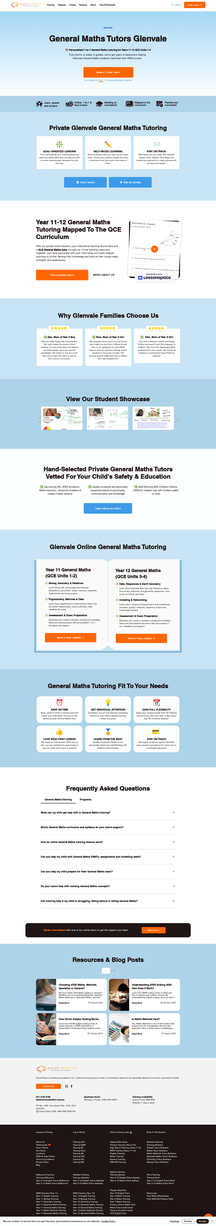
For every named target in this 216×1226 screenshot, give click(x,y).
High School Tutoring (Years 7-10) (125, 1148)
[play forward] (177, 418)
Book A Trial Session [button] (156, 1132)
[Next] (120, 971)
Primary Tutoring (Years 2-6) (123, 1145)
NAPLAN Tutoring (118, 1162)
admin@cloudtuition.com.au (50, 1100)
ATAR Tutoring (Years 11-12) (123, 1150)
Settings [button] (174, 1221)
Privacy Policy (42, 1162)
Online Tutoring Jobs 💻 (121, 1132)
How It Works (42, 1148)
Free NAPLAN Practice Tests (160, 1199)
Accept (202, 1221)
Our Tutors (41, 1150)
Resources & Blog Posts (108, 959)
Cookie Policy (108, 1221)
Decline (188, 1221)
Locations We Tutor (82, 1165)
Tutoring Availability (142, 1097)
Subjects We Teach (118, 1142)
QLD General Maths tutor (52, 249)
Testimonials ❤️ (43, 1145)
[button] (51, 4)
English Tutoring (117, 1153)
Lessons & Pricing (44, 1132)
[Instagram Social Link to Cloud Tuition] (66, 1086)
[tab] (58, 800)
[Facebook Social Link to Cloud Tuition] (71, 1086)
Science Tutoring (117, 1159)
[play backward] (38, 418)
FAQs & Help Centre (45, 1156)
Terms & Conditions (45, 1159)
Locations (40, 1153)
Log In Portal (79, 1132)
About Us (40, 1142)
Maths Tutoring (117, 1156)
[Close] (212, 1221)
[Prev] (96, 971)
